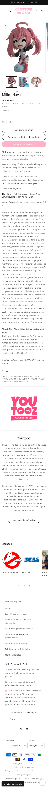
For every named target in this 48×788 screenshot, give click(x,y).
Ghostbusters (8, 572)
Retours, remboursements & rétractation (18, 621)
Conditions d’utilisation (37, 771)
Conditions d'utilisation (16, 643)
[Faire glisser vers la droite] (45, 82)
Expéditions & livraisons (16, 614)
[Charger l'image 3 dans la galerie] (36, 82)
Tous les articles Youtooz (24, 520)
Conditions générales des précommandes (17, 636)
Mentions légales (13, 655)
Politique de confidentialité (17, 649)
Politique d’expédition (25, 775)
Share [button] (7, 371)
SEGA (24, 572)
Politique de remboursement (25, 767)
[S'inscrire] (38, 719)
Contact (8, 608)
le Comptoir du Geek (27, 764)
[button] (5, 11)
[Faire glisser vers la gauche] (3, 82)
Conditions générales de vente (19, 628)
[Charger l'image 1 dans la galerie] (11, 82)
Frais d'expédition (19, 104)
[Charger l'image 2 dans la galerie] (23, 82)
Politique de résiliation (31, 782)
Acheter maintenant (24, 144)
